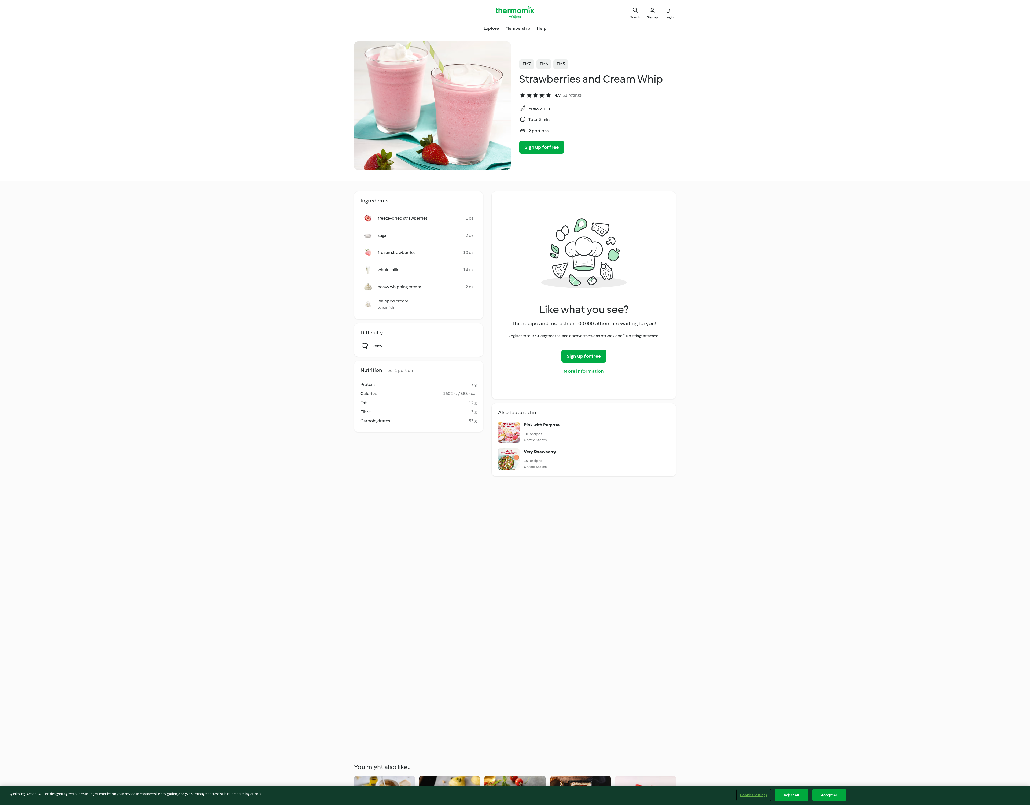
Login (669, 17)
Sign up (652, 17)
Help (541, 28)
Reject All (791, 795)
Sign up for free (542, 147)
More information (584, 371)
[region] (515, 795)
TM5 (561, 64)
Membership (517, 28)
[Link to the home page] (515, 12)
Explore (491, 28)
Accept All (829, 795)
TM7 (527, 64)
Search (635, 17)
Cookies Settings (753, 795)
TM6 (544, 64)
